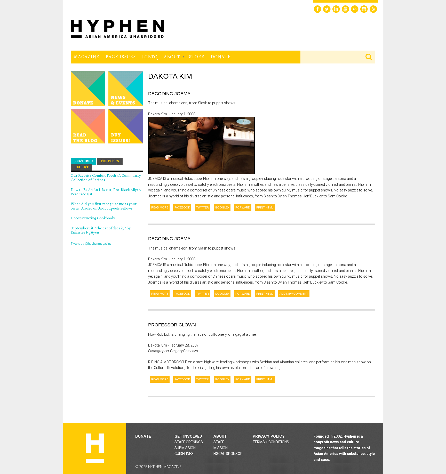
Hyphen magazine (95, 448)
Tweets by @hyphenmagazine (91, 243)
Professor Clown (172, 324)
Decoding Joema (169, 93)
